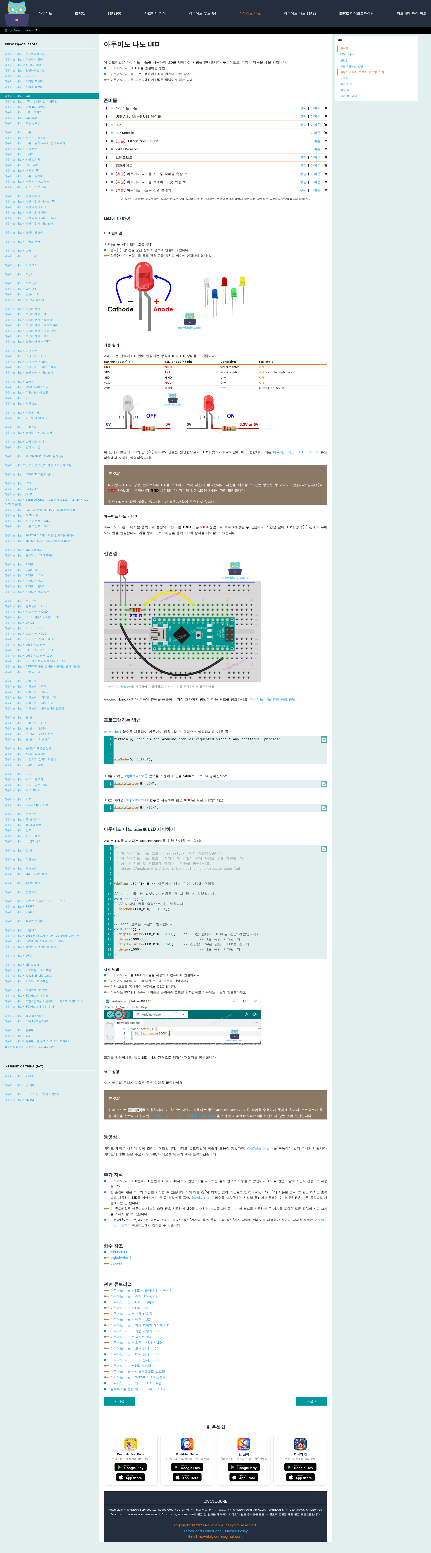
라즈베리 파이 (155, 13)
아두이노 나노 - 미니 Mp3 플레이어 (27, 1021)
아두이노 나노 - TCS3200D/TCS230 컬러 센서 (34, 456)
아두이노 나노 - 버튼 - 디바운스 (25, 138)
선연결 (344, 60)
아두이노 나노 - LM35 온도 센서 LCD (28, 655)
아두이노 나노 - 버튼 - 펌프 (22, 836)
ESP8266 (114, 13)
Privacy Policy (236, 1531)
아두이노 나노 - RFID (17, 774)
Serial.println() (202, 1197)
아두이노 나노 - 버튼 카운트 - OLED (27, 521)
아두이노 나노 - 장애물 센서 (22, 883)
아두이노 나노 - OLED (18, 494)
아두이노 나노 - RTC (17, 799)
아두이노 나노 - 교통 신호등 (22, 123)
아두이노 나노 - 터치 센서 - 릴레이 (26, 692)
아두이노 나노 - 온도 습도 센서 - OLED (29, 639)
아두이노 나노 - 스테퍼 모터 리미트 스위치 (31, 946)
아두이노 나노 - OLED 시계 (21, 515)
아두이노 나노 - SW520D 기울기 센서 (28, 474)
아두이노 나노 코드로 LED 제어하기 (362, 72)
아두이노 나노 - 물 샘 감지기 (22, 819)
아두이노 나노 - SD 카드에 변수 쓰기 (27, 995)
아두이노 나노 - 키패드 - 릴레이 (25, 586)
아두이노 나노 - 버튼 (17, 132)
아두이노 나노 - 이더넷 (19, 1076)
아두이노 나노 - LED (17, 96)
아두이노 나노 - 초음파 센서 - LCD (26, 336)
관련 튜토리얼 (349, 96)
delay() (116, 1263)
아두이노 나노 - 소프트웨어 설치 (25, 54)
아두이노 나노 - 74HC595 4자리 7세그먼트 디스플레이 (39, 535)
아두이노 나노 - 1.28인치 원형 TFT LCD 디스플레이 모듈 (39, 510)
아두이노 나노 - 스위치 (19, 154)
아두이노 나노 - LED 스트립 (21, 964)
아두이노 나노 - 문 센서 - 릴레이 (25, 728)
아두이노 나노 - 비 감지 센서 (22, 841)
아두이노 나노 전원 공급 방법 (22, 65)
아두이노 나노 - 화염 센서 (20, 859)
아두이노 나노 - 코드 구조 (20, 76)
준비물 (344, 48)
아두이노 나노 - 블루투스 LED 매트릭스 (29, 555)
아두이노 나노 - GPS (17, 955)
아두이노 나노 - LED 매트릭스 (23, 550)
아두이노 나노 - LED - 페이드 (23, 112)
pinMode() (112, 731)
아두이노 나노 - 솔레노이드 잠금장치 (27, 748)
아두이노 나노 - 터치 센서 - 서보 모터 (28, 703)
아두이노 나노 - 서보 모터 (20, 265)
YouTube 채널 (259, 1148)
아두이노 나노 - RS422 (19, 912)
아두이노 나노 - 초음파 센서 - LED (26, 314)
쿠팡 (303, 108)
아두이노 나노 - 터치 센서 (20, 681)
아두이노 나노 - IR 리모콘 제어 (24, 921)
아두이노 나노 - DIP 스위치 (21, 165)
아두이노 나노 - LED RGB (20, 118)
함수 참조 (346, 90)
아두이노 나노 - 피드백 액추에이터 (26, 418)
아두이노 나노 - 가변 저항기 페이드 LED (29, 201)
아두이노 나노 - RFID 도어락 (22, 790)
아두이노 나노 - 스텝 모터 (20, 930)
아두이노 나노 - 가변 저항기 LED (25, 207)
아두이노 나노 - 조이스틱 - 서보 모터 (28, 432)
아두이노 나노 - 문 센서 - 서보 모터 (27, 739)
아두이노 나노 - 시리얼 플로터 (23, 87)
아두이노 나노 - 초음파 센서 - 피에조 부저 (31, 325)
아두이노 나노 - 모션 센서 (20, 351)
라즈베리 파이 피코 (412, 13)
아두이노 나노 (250, 13)
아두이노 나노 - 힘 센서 (19, 850)
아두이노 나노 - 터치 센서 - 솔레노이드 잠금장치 (35, 708)
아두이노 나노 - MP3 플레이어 (23, 1016)
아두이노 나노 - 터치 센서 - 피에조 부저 (30, 697)
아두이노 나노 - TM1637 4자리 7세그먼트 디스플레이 (38, 541)
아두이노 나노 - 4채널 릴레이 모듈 (26, 392)
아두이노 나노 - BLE (17, 1036)
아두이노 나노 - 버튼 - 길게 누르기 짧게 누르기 (34, 143)
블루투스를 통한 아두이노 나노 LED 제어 (29, 1047)
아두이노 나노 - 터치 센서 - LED (25, 686)
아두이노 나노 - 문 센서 (19, 717)
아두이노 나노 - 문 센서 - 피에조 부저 (28, 734)
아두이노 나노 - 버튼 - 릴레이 (23, 176)
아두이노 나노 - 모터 (17, 250)
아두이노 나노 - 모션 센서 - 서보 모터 (28, 372)
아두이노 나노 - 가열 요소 (20, 403)
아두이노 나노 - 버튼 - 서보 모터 (25, 187)
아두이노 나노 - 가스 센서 (20, 868)
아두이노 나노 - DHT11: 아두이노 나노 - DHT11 (33, 617)
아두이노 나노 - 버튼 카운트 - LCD (26, 526)
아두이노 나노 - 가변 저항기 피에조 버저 (30, 218)
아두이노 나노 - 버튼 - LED (21, 170)
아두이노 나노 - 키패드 (19, 564)
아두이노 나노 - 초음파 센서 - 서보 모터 (30, 331)
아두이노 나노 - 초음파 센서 (22, 309)
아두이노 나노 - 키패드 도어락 (23, 765)
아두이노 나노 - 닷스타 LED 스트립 (26, 981)
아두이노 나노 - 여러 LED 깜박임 (25, 107)
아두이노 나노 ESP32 (300, 13)
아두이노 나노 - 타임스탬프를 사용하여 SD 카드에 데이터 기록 (43, 1001)
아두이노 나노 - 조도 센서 (20, 283)
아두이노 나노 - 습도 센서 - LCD (25, 633)
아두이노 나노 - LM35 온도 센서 (24, 644)
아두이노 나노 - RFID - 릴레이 (23, 779)
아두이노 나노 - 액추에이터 (21, 412)
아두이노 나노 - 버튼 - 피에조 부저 (26, 181)
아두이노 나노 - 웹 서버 (19, 1085)
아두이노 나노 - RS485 (19, 906)
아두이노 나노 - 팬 (16, 398)
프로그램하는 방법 (351, 66)
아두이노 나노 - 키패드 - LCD (23, 575)
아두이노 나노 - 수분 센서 (20, 814)
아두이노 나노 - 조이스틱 (20, 427)
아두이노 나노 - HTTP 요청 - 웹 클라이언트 (31, 1094)
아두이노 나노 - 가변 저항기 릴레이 (26, 212)
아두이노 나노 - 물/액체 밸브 (23, 825)
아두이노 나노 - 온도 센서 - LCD (25, 606)
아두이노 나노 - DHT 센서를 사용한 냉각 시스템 (34, 661)
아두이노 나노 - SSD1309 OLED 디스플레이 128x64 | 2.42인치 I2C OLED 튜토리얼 (46, 502)
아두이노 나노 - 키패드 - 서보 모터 (26, 592)
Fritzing (126, 686)
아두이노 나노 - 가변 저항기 (22, 196)
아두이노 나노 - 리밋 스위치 (22, 159)
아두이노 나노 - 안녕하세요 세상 (25, 70)
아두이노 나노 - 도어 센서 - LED (25, 723)
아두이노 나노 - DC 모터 (20, 256)
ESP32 (80, 13)
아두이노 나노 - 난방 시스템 (22, 672)
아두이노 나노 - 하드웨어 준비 (23, 59)
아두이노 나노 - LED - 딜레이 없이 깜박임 (30, 101)
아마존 (315, 108)
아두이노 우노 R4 (202, 13)
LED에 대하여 (348, 54)
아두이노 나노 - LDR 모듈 (20, 289)
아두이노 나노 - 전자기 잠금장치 (25, 754)
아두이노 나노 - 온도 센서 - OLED (26, 611)
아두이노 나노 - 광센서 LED (21, 294)
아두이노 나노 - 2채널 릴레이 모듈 (26, 387)
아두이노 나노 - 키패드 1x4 (21, 570)
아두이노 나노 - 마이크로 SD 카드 (26, 990)
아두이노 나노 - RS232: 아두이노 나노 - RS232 (34, 901)
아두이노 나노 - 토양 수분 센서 (24, 441)
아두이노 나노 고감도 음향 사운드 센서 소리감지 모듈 (38, 465)
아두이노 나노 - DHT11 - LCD (23, 628)
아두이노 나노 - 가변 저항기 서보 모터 (28, 223)
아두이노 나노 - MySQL (19, 1100)
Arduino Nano (23, 30)
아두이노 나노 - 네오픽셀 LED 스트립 (27, 970)
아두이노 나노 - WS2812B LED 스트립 (28, 975)
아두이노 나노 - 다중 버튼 (20, 149)
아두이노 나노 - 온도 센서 (20, 601)
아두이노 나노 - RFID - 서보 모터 (25, 785)
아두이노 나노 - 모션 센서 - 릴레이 (26, 362)
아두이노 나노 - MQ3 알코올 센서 (25, 874)
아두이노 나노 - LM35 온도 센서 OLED (28, 650)
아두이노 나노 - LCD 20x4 (21, 489)
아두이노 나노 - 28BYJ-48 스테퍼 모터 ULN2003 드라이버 (41, 935)
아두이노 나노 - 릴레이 (19, 381)
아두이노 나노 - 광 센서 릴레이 (24, 300)
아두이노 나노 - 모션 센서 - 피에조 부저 (30, 367)
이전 (120, 1401)
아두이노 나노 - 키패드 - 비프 (23, 581)
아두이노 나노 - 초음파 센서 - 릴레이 (28, 320)
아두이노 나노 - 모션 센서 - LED (25, 356)
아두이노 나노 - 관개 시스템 (22, 447)
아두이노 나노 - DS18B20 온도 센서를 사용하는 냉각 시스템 (42, 666)
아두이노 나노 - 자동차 (19, 274)
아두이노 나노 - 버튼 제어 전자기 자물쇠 (30, 759)
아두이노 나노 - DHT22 (19, 622)
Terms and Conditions (202, 1531)
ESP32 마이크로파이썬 (356, 13)
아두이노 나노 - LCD (17, 483)
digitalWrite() (136, 775)
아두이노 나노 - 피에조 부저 (22, 241)
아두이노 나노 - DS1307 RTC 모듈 (26, 805)
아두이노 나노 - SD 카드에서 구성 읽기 (29, 1006)
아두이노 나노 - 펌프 (17, 830)
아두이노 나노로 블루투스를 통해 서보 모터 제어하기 (37, 1041)
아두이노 (45, 13)
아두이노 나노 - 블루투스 (20, 1030)
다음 (311, 1401)
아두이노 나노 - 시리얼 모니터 (23, 81)
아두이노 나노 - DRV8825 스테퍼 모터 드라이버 (35, 941)
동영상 (344, 78)
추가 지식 (346, 84)
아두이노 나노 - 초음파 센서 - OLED (27, 341)
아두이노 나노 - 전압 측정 (20, 892)
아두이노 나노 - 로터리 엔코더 (23, 232)
